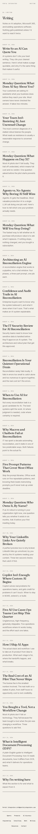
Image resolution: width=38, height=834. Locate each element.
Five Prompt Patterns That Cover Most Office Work (18, 467)
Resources (15, 826)
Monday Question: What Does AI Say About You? (18, 84)
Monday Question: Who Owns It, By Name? (18, 504)
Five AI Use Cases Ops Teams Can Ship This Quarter (17, 613)
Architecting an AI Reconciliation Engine (17, 261)
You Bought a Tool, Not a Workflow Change (19, 708)
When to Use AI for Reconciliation (15, 396)
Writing (32, 3)
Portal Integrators (10, 3)
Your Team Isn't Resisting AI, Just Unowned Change (14, 121)
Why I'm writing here (16, 779)
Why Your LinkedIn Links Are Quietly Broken (15, 540)
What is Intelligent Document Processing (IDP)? (17, 745)
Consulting (17, 821)
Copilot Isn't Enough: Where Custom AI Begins (16, 578)
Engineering (7, 821)
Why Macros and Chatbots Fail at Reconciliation (14, 433)
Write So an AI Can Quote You (15, 50)
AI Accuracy (27, 816)
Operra (9, 816)
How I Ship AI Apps (15, 644)
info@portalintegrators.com (25, 807)
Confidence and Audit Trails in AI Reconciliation (17, 294)
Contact (23, 826)
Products (17, 816)
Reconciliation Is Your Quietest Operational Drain (17, 363)
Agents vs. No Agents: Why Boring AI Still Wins (19, 192)
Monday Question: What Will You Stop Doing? (18, 226)
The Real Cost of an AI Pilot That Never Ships (17, 677)
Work (25, 821)
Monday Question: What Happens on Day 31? (18, 157)
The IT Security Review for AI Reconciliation (18, 327)
